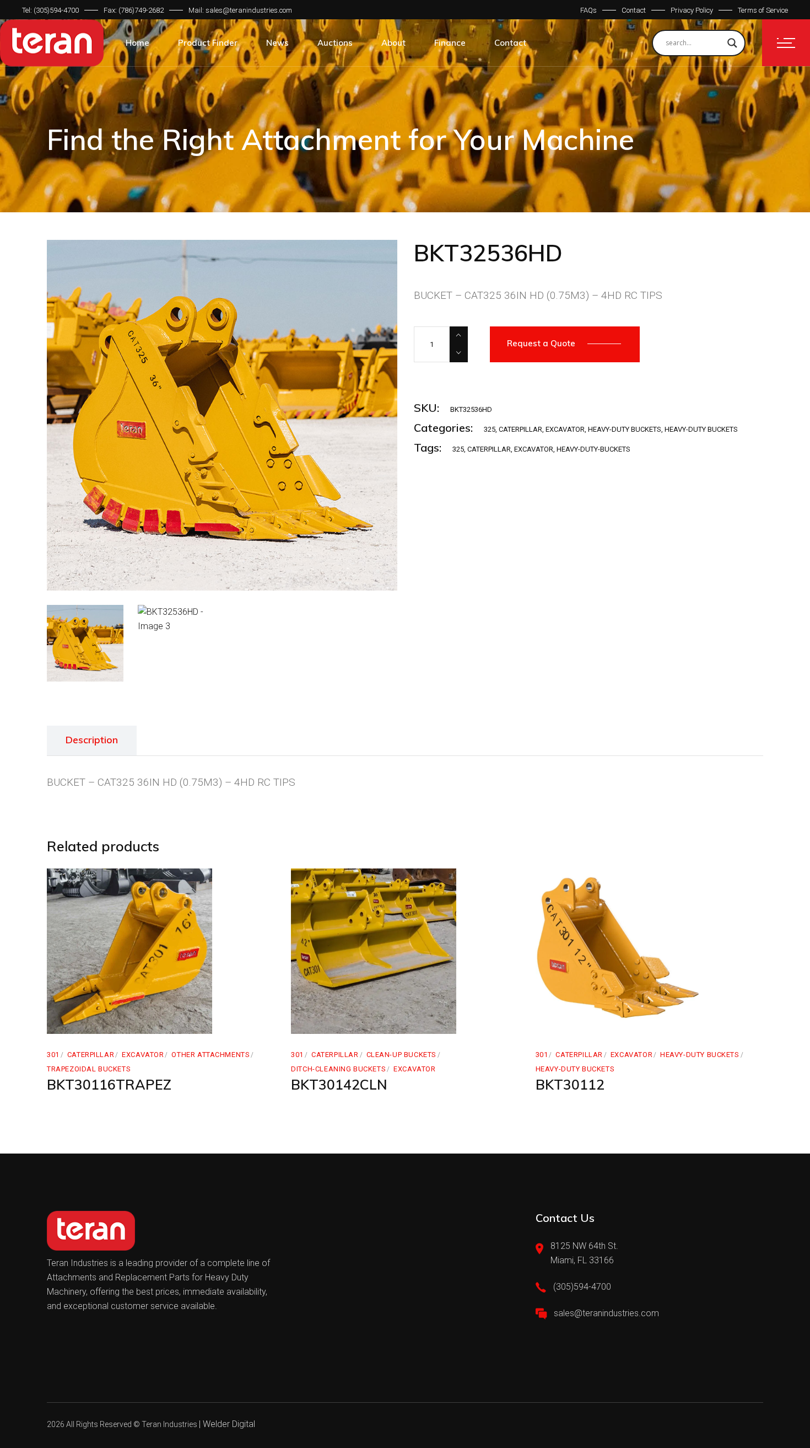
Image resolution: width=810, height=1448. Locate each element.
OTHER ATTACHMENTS (210, 1054)
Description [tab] (92, 739)
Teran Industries (169, 1424)
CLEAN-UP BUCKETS (401, 1054)
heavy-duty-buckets (593, 449)
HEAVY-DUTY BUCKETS (624, 429)
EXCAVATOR (565, 429)
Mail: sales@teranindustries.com (240, 10)
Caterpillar (489, 449)
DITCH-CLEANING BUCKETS (338, 1069)
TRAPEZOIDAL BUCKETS (89, 1069)
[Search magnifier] (732, 43)
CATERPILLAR (520, 429)
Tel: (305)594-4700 (50, 10)
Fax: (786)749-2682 (134, 10)
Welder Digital (229, 1424)
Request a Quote (541, 343)
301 (53, 1054)
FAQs (588, 10)
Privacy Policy (692, 10)
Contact (634, 10)
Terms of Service (763, 10)
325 (489, 429)
